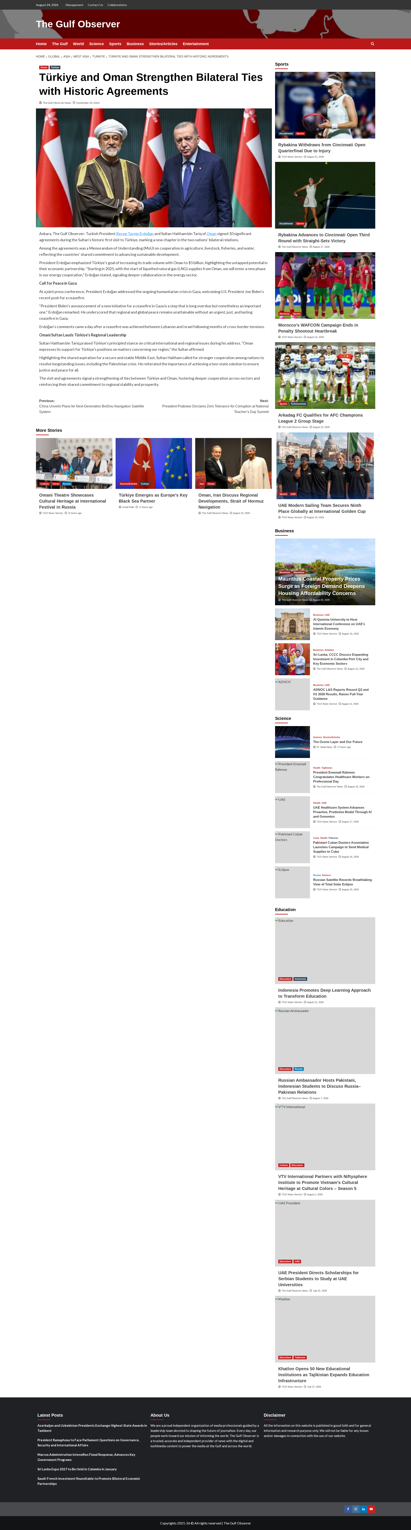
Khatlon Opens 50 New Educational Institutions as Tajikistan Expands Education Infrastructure (323, 1374)
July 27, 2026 (314, 1386)
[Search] (372, 44)
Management (74, 5)
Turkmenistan (298, 403)
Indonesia (300, 979)
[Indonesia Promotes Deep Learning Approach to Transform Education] (325, 950)
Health (316, 768)
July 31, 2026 (320, 1290)
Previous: (91, 406)
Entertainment (196, 44)
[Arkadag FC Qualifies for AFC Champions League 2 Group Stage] (325, 375)
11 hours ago (75, 513)
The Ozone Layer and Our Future (337, 742)
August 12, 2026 (356, 668)
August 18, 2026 (356, 786)
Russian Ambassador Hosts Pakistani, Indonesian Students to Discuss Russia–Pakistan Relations (319, 1086)
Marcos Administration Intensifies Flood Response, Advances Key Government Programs (86, 1457)
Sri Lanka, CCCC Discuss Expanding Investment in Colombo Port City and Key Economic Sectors (340, 659)
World (78, 44)
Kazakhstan (286, 133)
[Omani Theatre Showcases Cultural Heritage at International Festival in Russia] (74, 463)
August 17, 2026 (321, 247)
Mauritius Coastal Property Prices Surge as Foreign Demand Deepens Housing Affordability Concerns (321, 586)
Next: (215, 406)
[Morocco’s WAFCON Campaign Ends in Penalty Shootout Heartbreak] (325, 285)
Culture (44, 483)
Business (135, 44)
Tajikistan (327, 768)
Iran (202, 483)
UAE (293, 494)
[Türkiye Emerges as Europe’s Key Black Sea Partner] (154, 463)
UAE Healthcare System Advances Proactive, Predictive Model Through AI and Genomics (342, 812)
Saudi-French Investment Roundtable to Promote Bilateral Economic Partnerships (88, 1481)
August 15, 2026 (321, 427)
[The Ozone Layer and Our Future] (292, 742)
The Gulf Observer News (57, 102)
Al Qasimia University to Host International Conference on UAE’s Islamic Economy (339, 624)
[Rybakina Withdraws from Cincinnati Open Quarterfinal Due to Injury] (325, 105)
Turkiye (55, 67)
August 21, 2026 (315, 156)
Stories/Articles (163, 44)
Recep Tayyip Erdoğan (135, 233)
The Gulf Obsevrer (237, 1523)
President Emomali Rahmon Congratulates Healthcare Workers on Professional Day (341, 777)
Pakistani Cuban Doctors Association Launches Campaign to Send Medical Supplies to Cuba (341, 847)
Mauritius (299, 572)
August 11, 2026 (350, 704)
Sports (115, 44)
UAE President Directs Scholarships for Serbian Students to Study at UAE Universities (318, 1278)
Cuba (316, 838)
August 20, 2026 (321, 600)
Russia (67, 483)
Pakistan (333, 838)
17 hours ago (146, 507)
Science (96, 44)
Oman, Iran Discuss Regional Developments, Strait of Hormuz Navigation (231, 501)
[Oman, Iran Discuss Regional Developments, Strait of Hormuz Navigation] (233, 463)
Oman (43, 67)
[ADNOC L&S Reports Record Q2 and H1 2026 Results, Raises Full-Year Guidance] (292, 694)
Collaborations (117, 5)
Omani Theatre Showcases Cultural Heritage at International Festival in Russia (72, 501)
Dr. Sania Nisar (324, 747)
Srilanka (329, 650)
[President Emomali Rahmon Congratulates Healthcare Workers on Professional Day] (292, 777)
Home (41, 44)
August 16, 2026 (315, 337)
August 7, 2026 (320, 1098)
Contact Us (95, 5)
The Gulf (60, 44)
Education (285, 979)
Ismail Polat (128, 507)
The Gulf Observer (78, 24)
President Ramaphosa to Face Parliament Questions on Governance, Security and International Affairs (88, 1442)
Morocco (284, 313)
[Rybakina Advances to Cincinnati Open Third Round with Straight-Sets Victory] (325, 195)
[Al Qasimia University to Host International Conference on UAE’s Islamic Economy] (292, 624)
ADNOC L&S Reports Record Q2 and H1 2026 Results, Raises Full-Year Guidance (341, 694)
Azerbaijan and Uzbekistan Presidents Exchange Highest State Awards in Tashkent (92, 1427)
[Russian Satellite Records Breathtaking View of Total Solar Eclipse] (292, 882)
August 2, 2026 (315, 1194)
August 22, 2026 (241, 513)
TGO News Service (53, 513)
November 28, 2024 (87, 102)
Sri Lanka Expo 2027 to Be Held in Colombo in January (77, 1469)
